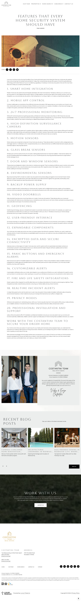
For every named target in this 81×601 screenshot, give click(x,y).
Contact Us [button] (40, 505)
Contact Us (31, 566)
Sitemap (40, 566)
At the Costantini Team (54, 328)
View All (74, 466)
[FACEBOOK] (64, 566)
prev (3, 466)
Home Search (47, 4)
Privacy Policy (75, 593)
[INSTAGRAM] (61, 566)
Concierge (58, 4)
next (6, 466)
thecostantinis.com (44, 336)
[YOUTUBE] (71, 566)
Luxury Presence (25, 593)
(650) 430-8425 (5, 554)
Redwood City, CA (8, 553)
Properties (35, 4)
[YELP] (75, 566)
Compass (29, 577)
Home (3, 566)
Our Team (26, 4)
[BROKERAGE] (78, 566)
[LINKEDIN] (68, 566)
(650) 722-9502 (5, 559)
